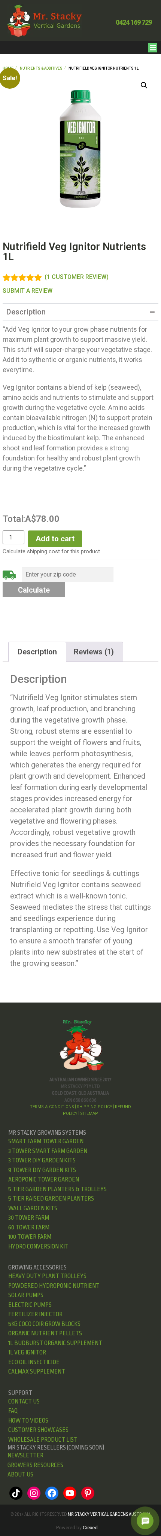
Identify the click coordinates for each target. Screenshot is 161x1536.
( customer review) (77, 276)
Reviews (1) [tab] (94, 651)
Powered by (77, 1527)
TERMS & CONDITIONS (52, 1106)
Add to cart (55, 538)
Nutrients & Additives (41, 68)
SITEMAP (89, 1113)
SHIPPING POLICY (94, 1106)
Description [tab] (37, 651)
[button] (152, 47)
